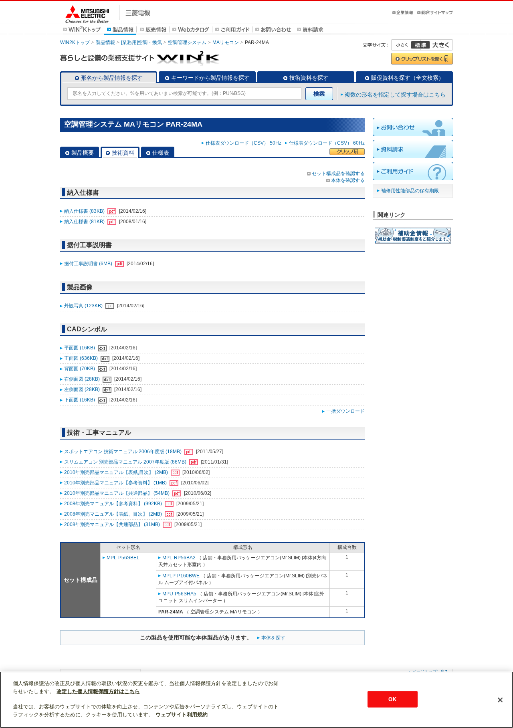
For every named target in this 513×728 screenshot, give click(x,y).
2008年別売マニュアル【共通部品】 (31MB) (112, 524)
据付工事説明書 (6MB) (88, 263)
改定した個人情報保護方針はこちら (98, 691)
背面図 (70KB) (80, 368)
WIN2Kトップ (75, 42)
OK (392, 699)
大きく (437, 44)
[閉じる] (500, 700)
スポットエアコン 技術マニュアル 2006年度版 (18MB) (123, 451)
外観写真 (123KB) (84, 306)
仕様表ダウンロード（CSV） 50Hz (245, 143)
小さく (406, 44)
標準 (420, 45)
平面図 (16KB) (80, 348)
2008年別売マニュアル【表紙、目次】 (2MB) (113, 514)
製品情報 (105, 42)
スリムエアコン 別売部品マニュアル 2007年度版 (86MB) (126, 462)
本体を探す (273, 638)
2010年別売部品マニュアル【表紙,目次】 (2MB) (116, 472)
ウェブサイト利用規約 (182, 715)
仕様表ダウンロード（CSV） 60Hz (327, 143)
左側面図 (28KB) (82, 389)
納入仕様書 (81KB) (85, 221)
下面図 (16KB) (80, 400)
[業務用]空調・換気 (141, 42)
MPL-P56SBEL (123, 558)
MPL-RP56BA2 (179, 558)
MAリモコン (225, 42)
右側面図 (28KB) (82, 379)
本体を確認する (348, 180)
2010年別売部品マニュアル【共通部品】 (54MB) (117, 493)
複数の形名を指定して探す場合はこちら (395, 94)
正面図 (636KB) (81, 358)
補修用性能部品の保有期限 (410, 191)
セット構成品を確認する (338, 173)
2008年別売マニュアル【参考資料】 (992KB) (113, 503)
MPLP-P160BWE (181, 576)
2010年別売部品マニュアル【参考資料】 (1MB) (116, 483)
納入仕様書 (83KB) (85, 211)
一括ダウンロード (345, 411)
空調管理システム (187, 42)
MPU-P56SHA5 (179, 594)
